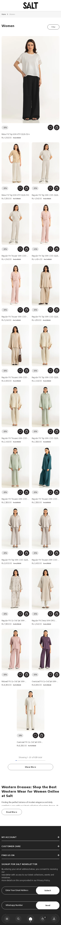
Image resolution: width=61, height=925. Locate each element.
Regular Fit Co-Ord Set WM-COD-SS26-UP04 (13, 620)
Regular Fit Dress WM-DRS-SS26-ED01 (43, 620)
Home (4, 14)
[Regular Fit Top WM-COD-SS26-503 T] (45, 163)
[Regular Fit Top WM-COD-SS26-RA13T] (45, 406)
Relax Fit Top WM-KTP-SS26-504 (16, 134)
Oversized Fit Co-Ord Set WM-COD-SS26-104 (29, 742)
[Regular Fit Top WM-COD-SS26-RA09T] (15, 528)
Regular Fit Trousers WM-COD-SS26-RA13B (15, 499)
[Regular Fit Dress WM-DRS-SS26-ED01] (45, 588)
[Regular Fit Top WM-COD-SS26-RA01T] (45, 284)
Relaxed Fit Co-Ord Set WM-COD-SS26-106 (13, 681)
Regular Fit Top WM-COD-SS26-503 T (45, 195)
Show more (30, 767)
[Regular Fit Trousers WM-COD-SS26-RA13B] (15, 467)
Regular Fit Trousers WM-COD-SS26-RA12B (45, 499)
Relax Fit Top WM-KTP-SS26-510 (15, 195)
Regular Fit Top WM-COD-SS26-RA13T (45, 438)
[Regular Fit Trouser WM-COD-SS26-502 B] (15, 284)
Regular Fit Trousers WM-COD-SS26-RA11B (15, 438)
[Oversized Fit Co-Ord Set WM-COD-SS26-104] (30, 710)
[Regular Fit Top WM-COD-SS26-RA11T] (45, 345)
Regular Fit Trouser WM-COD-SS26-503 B (14, 256)
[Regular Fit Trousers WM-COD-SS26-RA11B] (15, 406)
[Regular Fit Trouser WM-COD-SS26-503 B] (15, 224)
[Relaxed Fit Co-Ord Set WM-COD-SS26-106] (15, 649)
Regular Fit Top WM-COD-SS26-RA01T (45, 316)
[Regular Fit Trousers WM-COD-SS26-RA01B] (15, 345)
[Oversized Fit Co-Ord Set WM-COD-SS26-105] (45, 649)
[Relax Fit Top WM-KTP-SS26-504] (30, 79)
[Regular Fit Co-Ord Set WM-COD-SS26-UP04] (15, 588)
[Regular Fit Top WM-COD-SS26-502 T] (45, 224)
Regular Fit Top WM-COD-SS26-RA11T (45, 377)
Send (47, 905)
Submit (47, 890)
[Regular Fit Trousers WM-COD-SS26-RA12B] (45, 467)
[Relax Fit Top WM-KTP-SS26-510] (15, 163)
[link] (18, 919)
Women (12, 14)
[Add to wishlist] (50, 127)
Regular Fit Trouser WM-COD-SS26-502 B (14, 316)
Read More (11, 812)
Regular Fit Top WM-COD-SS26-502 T (45, 256)
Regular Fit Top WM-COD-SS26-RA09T (15, 560)
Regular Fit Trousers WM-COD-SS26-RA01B (15, 377)
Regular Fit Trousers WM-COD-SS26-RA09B (45, 560)
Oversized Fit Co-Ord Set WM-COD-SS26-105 (44, 681)
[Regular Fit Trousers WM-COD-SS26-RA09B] (45, 528)
